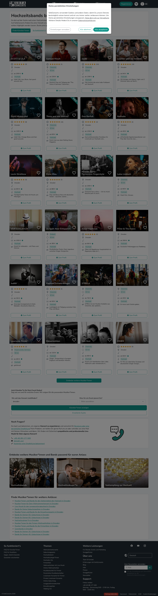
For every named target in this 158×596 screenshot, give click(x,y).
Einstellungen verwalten (59, 29)
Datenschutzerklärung (86, 20)
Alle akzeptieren (101, 29)
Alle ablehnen (85, 29)
